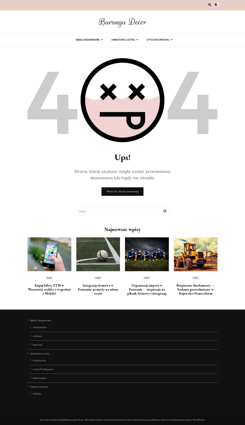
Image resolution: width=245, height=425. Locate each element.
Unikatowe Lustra (123, 39)
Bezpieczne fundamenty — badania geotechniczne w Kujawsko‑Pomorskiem (195, 289)
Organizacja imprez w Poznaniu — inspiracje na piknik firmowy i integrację (146, 289)
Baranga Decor (122, 22)
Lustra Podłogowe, (43, 369)
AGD (49, 278)
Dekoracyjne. (40, 377)
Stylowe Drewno (158, 39)
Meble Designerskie (88, 39)
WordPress (198, 419)
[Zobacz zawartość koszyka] (216, 5)
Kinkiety (37, 393)
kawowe (37, 344)
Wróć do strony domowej (122, 191)
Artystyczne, (39, 360)
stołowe (37, 336)
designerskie (39, 327)
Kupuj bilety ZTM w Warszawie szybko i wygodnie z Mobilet (49, 289)
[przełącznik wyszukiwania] (209, 4)
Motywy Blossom (161, 419)
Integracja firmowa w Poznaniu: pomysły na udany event (98, 289)
